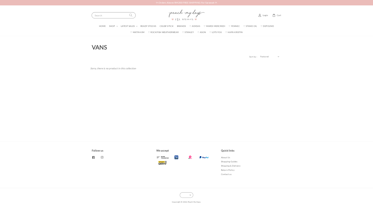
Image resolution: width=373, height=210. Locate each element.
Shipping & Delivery (231, 165)
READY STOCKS (148, 26)
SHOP (112, 26)
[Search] (131, 15)
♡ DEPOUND (267, 26)
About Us (225, 157)
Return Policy (228, 170)
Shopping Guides (229, 161)
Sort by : (253, 56)
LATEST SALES (128, 26)
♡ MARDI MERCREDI (214, 26)
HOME (102, 26)
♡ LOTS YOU (215, 32)
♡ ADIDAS (194, 26)
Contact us (226, 174)
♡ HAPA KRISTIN (234, 32)
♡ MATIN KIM (137, 32)
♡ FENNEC (234, 26)
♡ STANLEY (188, 32)
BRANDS (181, 26)
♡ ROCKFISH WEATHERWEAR (163, 32)
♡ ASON (201, 32)
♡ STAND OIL (250, 26)
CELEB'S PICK (167, 26)
